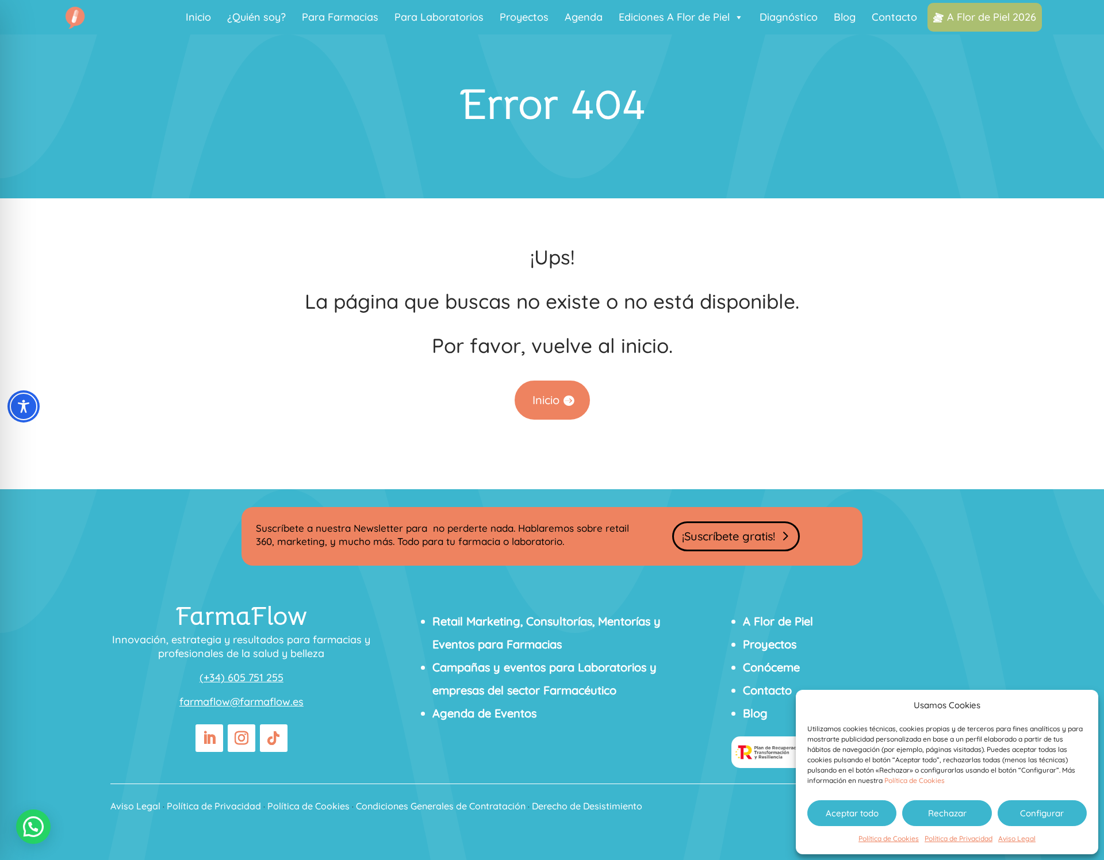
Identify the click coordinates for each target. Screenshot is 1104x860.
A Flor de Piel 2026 (991, 17)
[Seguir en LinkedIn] (209, 738)
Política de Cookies (914, 780)
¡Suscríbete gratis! (728, 536)
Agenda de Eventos (484, 713)
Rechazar (947, 813)
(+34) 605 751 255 (241, 677)
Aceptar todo (852, 813)
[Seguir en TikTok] (274, 738)
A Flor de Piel (778, 621)
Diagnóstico (789, 17)
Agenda (584, 17)
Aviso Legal (1017, 838)
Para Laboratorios (439, 17)
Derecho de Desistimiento (587, 806)
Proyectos (524, 17)
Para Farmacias (340, 17)
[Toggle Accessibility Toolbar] (24, 406)
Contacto (894, 17)
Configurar (1042, 813)
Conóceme (771, 667)
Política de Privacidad (958, 838)
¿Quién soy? (256, 17)
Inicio (198, 17)
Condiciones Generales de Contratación (441, 806)
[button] (33, 826)
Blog (845, 17)
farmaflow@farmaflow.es (241, 701)
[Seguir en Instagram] (241, 738)
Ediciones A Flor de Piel (674, 17)
